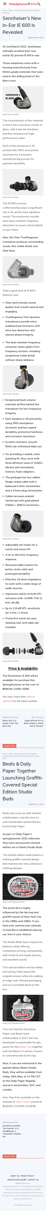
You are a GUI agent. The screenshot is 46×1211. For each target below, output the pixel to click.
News (11, 10)
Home (5, 10)
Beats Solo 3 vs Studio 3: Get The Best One (10, 723)
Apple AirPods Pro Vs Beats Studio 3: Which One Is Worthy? (33, 723)
